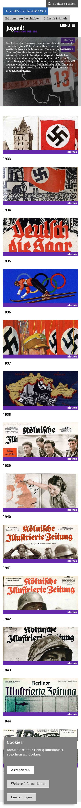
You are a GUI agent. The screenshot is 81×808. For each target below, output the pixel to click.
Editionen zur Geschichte (22, 18)
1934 (7, 209)
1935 (7, 261)
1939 (7, 465)
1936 (7, 312)
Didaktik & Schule (55, 18)
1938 (7, 414)
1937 (7, 363)
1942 (7, 618)
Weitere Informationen (28, 783)
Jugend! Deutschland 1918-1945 (25, 10)
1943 (7, 670)
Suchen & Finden (64, 3)
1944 (7, 721)
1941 (7, 567)
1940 (7, 516)
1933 (7, 158)
